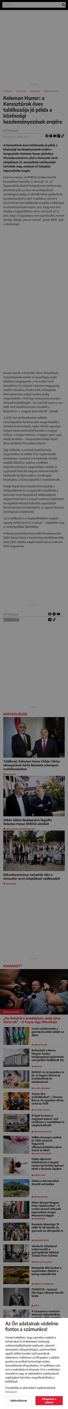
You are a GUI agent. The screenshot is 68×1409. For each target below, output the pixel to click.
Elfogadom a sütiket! (49, 1400)
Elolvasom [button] (11, 1391)
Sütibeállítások (18, 1400)
